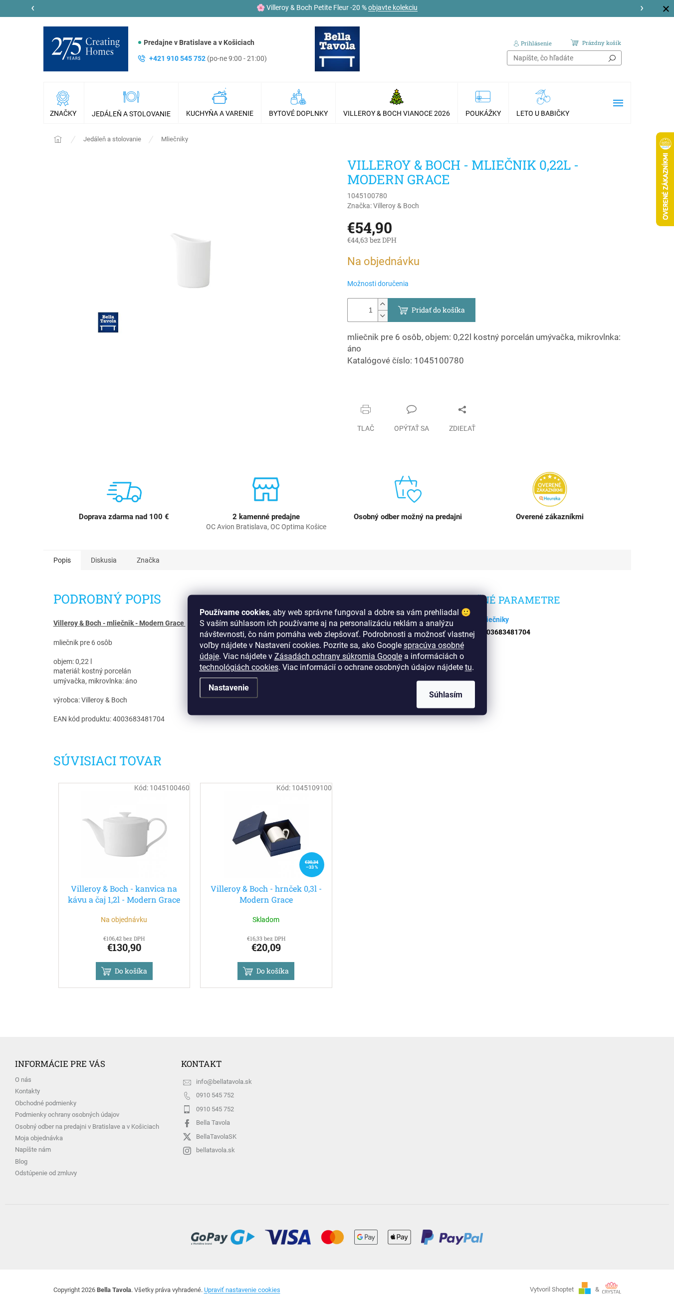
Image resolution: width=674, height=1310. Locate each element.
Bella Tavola (213, 1122)
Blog (21, 1161)
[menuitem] (64, 102)
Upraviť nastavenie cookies (242, 1290)
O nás (23, 1079)
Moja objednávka (39, 1138)
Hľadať (612, 57)
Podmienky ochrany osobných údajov (67, 1114)
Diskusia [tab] (104, 560)
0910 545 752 (215, 1095)
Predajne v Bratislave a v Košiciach (199, 42)
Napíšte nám (33, 1149)
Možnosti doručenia (378, 284)
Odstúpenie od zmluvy (46, 1173)
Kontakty (27, 1091)
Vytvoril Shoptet (552, 1289)
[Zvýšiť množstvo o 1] (383, 304)
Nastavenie (229, 687)
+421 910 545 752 (208, 58)
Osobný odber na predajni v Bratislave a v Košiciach (87, 1126)
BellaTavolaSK (216, 1136)
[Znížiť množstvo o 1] (383, 316)
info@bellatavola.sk (224, 1081)
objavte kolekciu (393, 7)
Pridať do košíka (438, 310)
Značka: (383, 206)
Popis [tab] (62, 560)
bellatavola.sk (215, 1150)
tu (468, 667)
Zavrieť (367, 390)
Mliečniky (493, 620)
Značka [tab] (148, 560)
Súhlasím (445, 694)
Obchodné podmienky (45, 1103)
